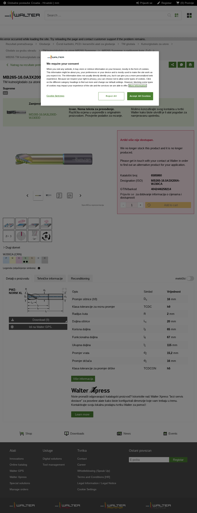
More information (137, 85)
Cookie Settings (55, 96)
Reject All (111, 96)
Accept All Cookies (140, 96)
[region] (100, 78)
